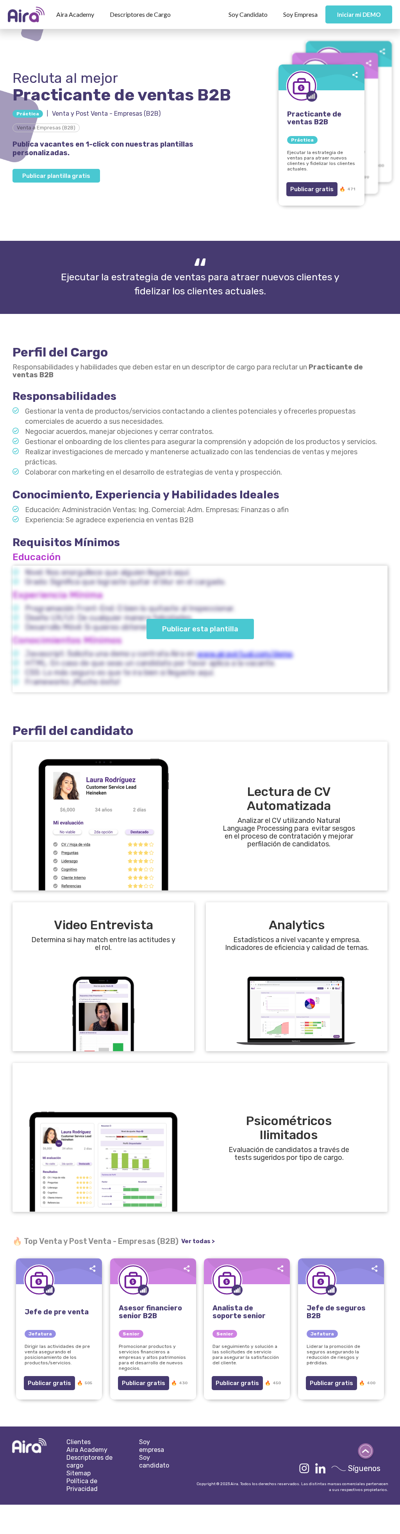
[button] (75, 14)
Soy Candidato (248, 14)
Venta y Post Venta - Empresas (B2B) (106, 113)
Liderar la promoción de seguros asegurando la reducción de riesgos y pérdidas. (333, 1355)
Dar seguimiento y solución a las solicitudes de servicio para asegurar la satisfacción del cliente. (245, 1355)
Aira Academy (75, 14)
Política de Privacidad (82, 1485)
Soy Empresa (300, 14)
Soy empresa (151, 1445)
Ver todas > (198, 1241)
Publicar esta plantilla (200, 629)
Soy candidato (154, 1461)
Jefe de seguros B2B (336, 1312)
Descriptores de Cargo (140, 14)
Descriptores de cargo (89, 1461)
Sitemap (78, 1473)
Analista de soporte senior (239, 1312)
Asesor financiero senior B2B (150, 1312)
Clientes (78, 1442)
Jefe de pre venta (57, 1312)
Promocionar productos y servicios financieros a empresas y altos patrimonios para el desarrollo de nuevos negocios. (152, 1357)
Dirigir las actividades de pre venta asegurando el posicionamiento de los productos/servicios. (57, 1355)
